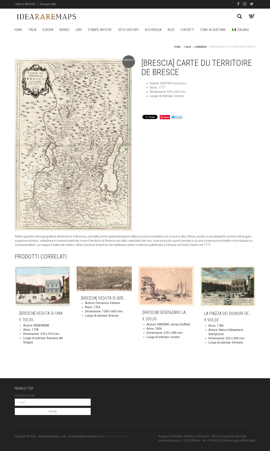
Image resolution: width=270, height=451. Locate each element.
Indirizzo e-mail (25, 395)
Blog (171, 30)
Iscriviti (53, 411)
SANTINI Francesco (173, 83)
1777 (161, 87)
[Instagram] (245, 4)
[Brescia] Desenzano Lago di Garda (174, 312)
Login (18, 4)
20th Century (128, 30)
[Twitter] (252, 4)
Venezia (179, 96)
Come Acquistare (213, 30)
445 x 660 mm (176, 91)
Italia (32, 30)
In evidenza (153, 30)
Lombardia (200, 46)
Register (30, 4)
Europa (48, 30)
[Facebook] (239, 4)
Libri (79, 30)
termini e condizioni (118, 436)
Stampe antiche (100, 30)
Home (18, 30)
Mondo (64, 30)
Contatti (187, 30)
